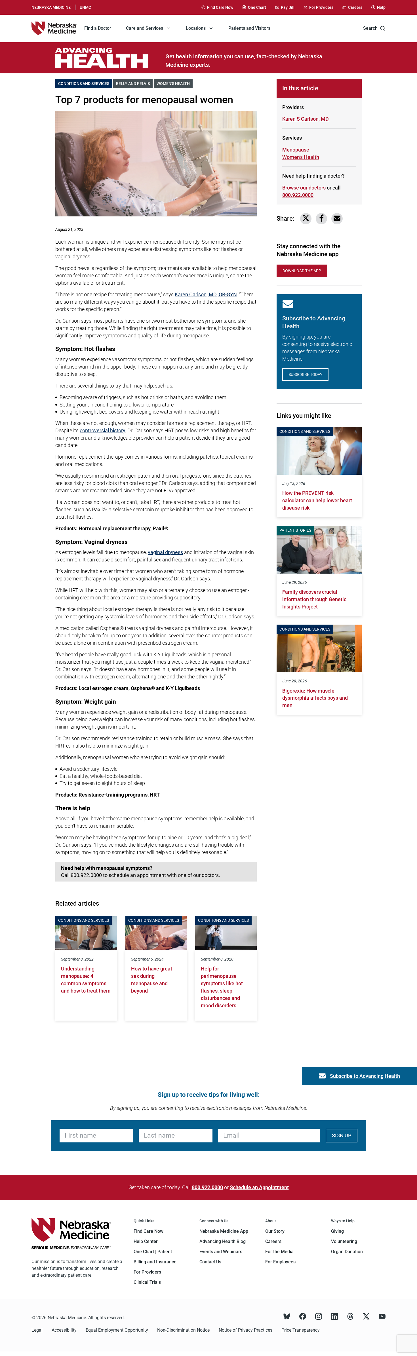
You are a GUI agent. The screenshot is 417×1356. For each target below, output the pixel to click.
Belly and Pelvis (134, 83)
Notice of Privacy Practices (245, 1330)
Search (370, 28)
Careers (273, 1241)
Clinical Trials (147, 1282)
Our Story (275, 1231)
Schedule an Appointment (259, 1187)
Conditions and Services (85, 83)
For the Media (279, 1251)
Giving (337, 1231)
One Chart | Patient (153, 1251)
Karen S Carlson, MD (305, 119)
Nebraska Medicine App (223, 1231)
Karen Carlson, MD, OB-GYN (206, 294)
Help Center (146, 1241)
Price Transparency (300, 1330)
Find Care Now (148, 1231)
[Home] (54, 28)
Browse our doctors (304, 188)
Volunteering (344, 1241)
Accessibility (64, 1330)
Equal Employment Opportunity (117, 1330)
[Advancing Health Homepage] (110, 58)
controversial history (102, 430)
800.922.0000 (297, 195)
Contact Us (210, 1262)
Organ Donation (347, 1251)
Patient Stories (295, 530)
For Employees (280, 1262)
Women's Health (175, 83)
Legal (37, 1330)
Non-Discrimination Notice (183, 1330)
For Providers (147, 1272)
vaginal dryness (165, 552)
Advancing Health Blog (222, 1241)
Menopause (295, 150)
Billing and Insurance (155, 1262)
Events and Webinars (220, 1251)
